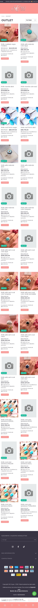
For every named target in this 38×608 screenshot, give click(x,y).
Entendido (32, 599)
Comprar (5, 58)
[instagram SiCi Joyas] (13, 547)
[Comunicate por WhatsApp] (34, 593)
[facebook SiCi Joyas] (18, 547)
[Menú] (11, 605)
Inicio (2, 16)
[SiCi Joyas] (4, 605)
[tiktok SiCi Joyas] (24, 547)
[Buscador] (19, 605)
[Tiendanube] (19, 595)
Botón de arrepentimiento (19, 591)
